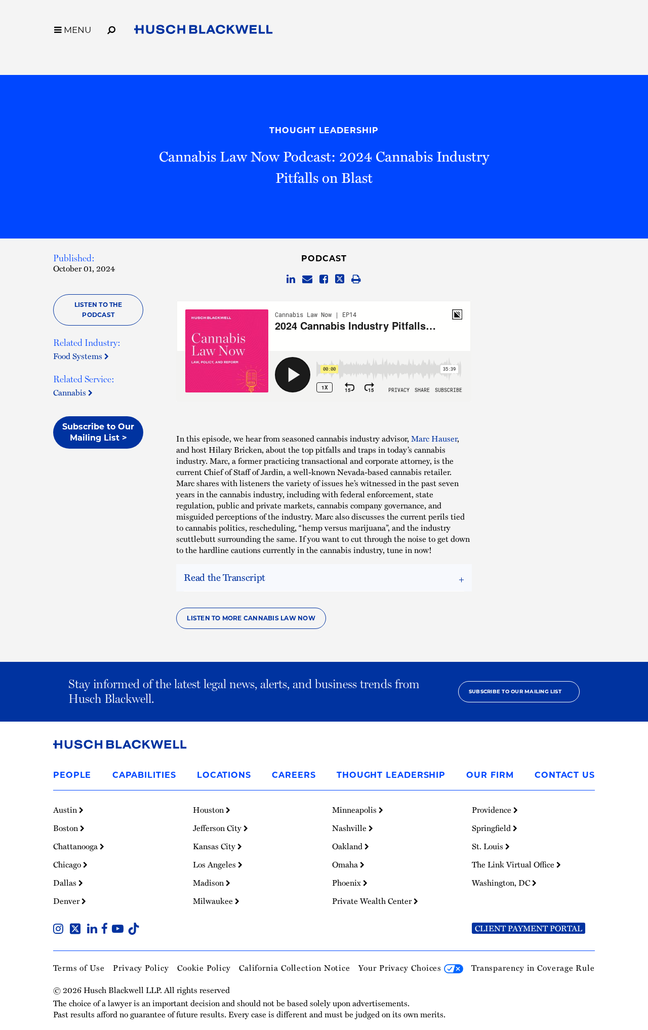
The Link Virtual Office (514, 864)
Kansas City (215, 846)
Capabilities (144, 775)
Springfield (492, 828)
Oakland (348, 846)
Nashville (350, 828)
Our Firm (489, 775)
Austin (66, 809)
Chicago (68, 864)
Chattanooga (76, 846)
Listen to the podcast (98, 310)
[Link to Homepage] (203, 31)
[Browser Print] (356, 279)
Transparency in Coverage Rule (533, 968)
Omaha (346, 864)
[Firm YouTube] (120, 930)
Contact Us (565, 775)
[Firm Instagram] (60, 930)
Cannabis (70, 392)
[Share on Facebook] (324, 279)
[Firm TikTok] (134, 930)
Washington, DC (502, 882)
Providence (492, 809)
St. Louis (488, 846)
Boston (66, 828)
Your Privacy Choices (401, 968)
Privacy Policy (141, 968)
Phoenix (347, 882)
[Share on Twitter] (340, 279)
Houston (209, 809)
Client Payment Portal (528, 928)
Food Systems (78, 356)
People (72, 775)
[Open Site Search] (111, 28)
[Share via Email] (307, 279)
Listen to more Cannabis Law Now (251, 618)
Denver (67, 900)
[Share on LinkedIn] (291, 279)
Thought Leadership (323, 130)
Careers (293, 775)
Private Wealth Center (373, 900)
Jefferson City (218, 828)
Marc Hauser (434, 438)
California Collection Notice (294, 968)
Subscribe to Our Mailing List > (98, 432)
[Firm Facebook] (106, 930)
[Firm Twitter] (77, 930)
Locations (224, 775)
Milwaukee (214, 900)
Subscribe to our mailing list (515, 691)
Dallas (65, 882)
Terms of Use (79, 968)
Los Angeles (215, 864)
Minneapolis (355, 809)
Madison (209, 882)
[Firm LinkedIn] (94, 930)
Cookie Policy (204, 968)
